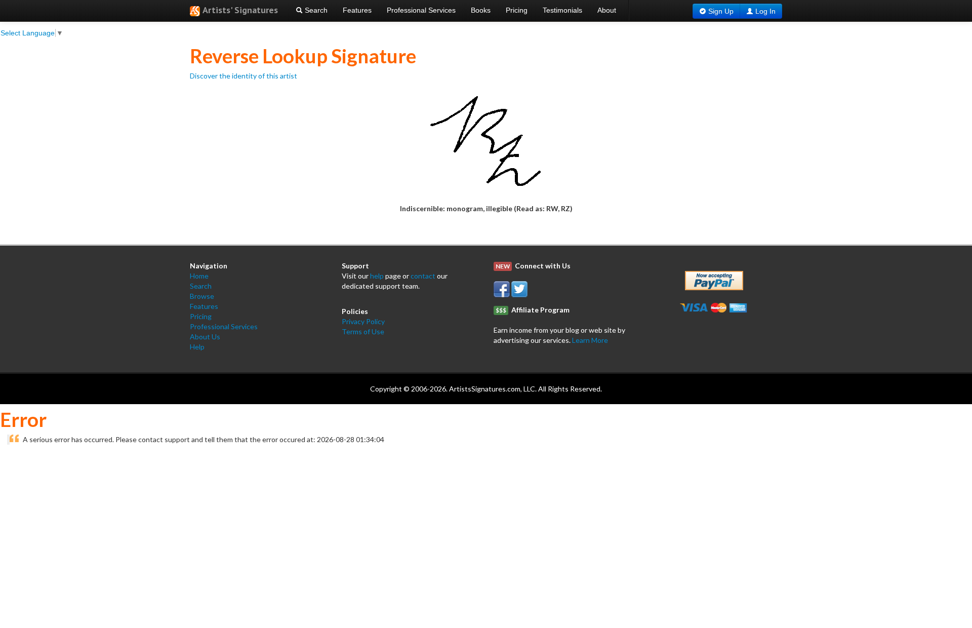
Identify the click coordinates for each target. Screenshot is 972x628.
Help (197, 346)
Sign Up (721, 11)
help (377, 275)
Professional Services (421, 10)
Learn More (590, 340)
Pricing (517, 10)
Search (315, 10)
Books (481, 10)
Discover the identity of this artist (243, 75)
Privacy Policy (363, 321)
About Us (205, 336)
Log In (765, 11)
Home (199, 275)
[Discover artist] (486, 141)
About (606, 10)
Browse (202, 296)
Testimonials (562, 10)
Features (357, 10)
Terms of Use (363, 331)
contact (423, 275)
